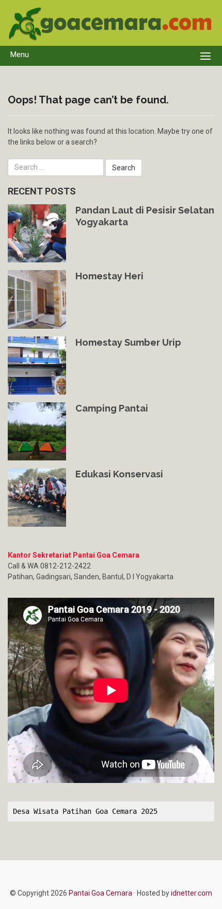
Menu (19, 54)
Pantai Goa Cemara (101, 893)
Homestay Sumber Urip (128, 342)
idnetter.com (191, 893)
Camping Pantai (111, 408)
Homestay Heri (109, 276)
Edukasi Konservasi (119, 474)
